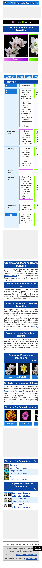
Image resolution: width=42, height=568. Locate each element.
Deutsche (29, 544)
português (14, 544)
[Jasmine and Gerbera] (7, 494)
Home (9, 549)
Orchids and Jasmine (12, 391)
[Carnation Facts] (6, 466)
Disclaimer (31, 549)
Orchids (16, 59)
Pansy (12, 476)
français (22, 544)
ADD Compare (37, 548)
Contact (22, 549)
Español (7, 544)
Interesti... (24, 468)
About (15, 549)
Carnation (14, 465)
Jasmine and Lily (19, 499)
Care (28, 77)
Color (20, 77)
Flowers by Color (23, 3)
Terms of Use (14, 551)
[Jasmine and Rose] (7, 505)
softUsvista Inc (31, 559)
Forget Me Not (16, 471)
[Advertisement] (22, 12)
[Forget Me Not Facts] (6, 472)
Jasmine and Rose (19, 504)
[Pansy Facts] (6, 478)
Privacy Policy (27, 551)
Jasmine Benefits (10, 276)
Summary (9, 77)
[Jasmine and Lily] (7, 500)
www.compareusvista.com (26, 555)
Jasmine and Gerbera (21, 493)
